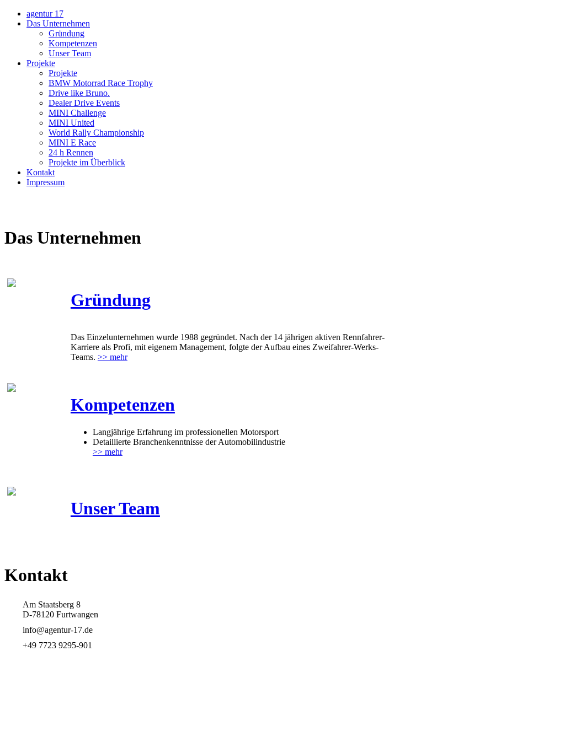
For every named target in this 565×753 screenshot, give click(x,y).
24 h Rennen (71, 152)
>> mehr (112, 357)
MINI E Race (72, 142)
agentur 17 (44, 13)
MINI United (71, 122)
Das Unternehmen (58, 23)
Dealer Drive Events (84, 102)
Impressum (45, 182)
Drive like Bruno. (79, 93)
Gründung (66, 33)
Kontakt (40, 172)
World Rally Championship (96, 132)
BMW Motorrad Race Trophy (101, 83)
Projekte (40, 63)
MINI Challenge (77, 112)
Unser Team (70, 53)
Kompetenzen (73, 43)
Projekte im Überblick (87, 162)
